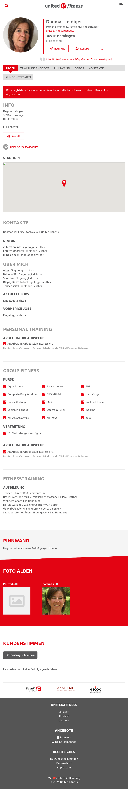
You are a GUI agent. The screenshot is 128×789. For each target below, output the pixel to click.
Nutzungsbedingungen (64, 758)
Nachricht (59, 48)
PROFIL (10, 68)
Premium (65, 737)
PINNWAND (62, 68)
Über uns (64, 720)
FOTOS (79, 68)
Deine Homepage (65, 741)
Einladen (64, 711)
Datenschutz (64, 763)
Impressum (64, 767)
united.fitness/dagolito (24, 146)
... (102, 48)
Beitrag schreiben (22, 655)
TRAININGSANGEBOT (34, 68)
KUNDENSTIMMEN (18, 77)
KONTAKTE (96, 68)
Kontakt (84, 48)
